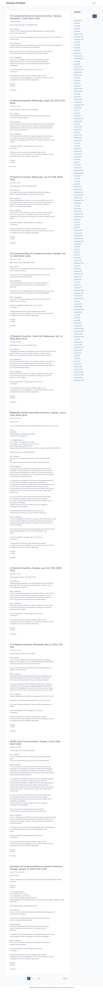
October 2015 (78, 197)
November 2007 (78, 347)
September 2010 (79, 298)
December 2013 (78, 236)
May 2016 (77, 184)
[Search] (95, 16)
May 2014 (77, 227)
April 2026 (77, 31)
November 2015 (78, 195)
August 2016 (77, 176)
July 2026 (77, 23)
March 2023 (77, 86)
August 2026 (78, 20)
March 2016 (77, 186)
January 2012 (78, 271)
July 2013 (77, 246)
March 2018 (77, 148)
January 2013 (78, 260)
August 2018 (77, 140)
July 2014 (77, 222)
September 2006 (79, 380)
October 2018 (78, 137)
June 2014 (77, 225)
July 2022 (77, 94)
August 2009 (78, 312)
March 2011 (77, 285)
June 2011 (77, 282)
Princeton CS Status (15, 3)
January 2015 (78, 211)
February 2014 (78, 230)
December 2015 (78, 192)
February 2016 (78, 189)
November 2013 (78, 238)
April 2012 (77, 266)
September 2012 (79, 263)
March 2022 (77, 97)
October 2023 (78, 72)
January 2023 (78, 91)
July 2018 (77, 143)
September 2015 (79, 200)
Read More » (13, 90)
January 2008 (78, 345)
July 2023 (77, 77)
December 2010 (78, 290)
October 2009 (78, 306)
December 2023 (78, 69)
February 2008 (78, 342)
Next (65, 978)
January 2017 (78, 167)
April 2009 (77, 320)
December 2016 (78, 170)
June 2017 (77, 159)
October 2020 (78, 121)
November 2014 (78, 216)
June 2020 (77, 124)
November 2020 (78, 118)
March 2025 (77, 53)
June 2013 (77, 249)
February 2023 (78, 88)
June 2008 (77, 339)
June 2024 (77, 61)
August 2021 (77, 107)
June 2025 (77, 45)
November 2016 (78, 173)
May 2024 (77, 64)
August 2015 (77, 203)
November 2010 (78, 293)
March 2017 (77, 165)
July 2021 (77, 110)
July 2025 (77, 42)
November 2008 (78, 331)
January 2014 (78, 233)
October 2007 (78, 350)
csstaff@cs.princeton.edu (17, 78)
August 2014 (77, 219)
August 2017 (77, 157)
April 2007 (77, 361)
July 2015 (77, 206)
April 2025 (77, 50)
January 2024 (78, 67)
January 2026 (78, 34)
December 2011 (78, 274)
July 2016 (77, 178)
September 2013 (79, 241)
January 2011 (78, 287)
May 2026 (77, 28)
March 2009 (77, 323)
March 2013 (77, 257)
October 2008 (78, 334)
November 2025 (78, 39)
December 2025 (78, 37)
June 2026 (77, 26)
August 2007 (77, 353)
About (94, 3)
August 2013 (77, 244)
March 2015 (77, 208)
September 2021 (79, 105)
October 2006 (78, 377)
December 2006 (78, 372)
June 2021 (77, 113)
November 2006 (78, 375)
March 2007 (77, 364)
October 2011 (78, 276)
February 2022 (78, 99)
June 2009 (77, 317)
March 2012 (77, 268)
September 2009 (79, 309)
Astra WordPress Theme (67, 987)
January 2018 (78, 151)
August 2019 (77, 129)
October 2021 (78, 102)
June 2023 (77, 80)
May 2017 (77, 162)
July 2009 (77, 315)
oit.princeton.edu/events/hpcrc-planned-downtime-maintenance (28, 512)
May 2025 (77, 47)
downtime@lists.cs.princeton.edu (29, 444)
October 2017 (78, 154)
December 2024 (78, 58)
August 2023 (78, 75)
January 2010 (78, 304)
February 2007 (78, 366)
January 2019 (78, 135)
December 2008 (78, 328)
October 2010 (78, 296)
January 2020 (78, 127)
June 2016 (77, 181)
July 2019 (77, 132)
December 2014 (78, 214)
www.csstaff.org (38, 69)
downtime (13, 21)
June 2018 (77, 146)
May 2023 (77, 83)
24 (39, 978)
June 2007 (77, 358)
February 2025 (78, 56)
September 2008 (79, 336)
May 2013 (77, 252)
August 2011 (77, 279)
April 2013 (77, 255)
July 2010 (77, 301)
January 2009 (78, 326)
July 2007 (77, 355)
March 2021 (77, 116)
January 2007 (78, 369)
